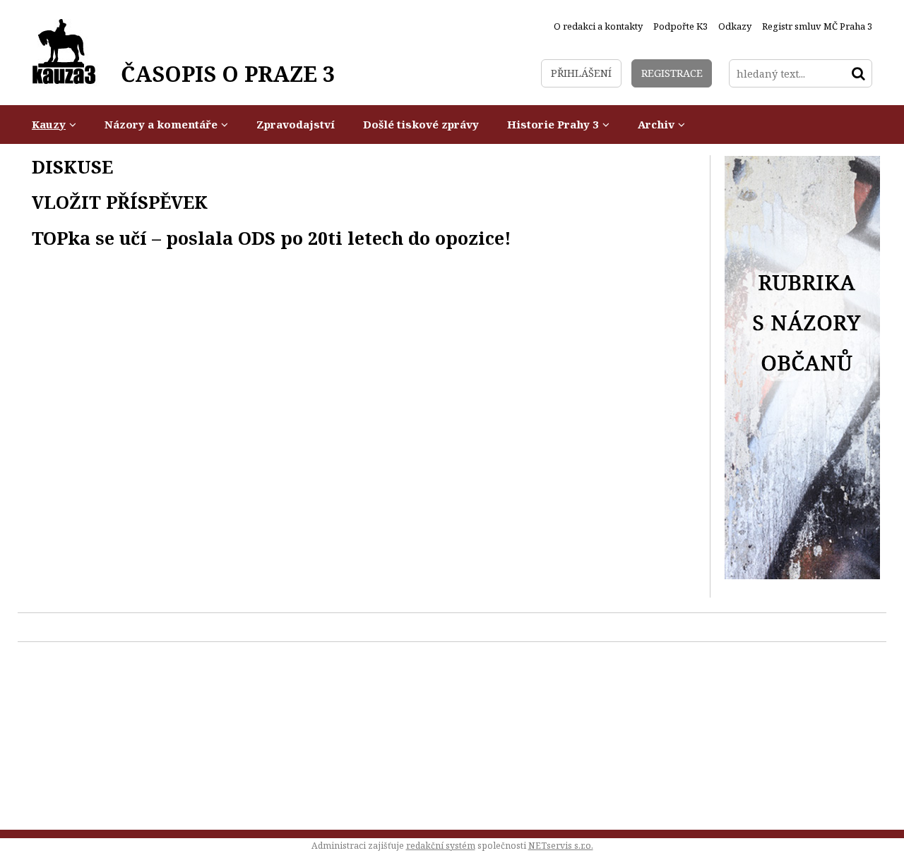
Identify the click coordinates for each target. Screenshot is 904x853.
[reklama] (802, 575)
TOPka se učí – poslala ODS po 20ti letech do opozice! (271, 238)
